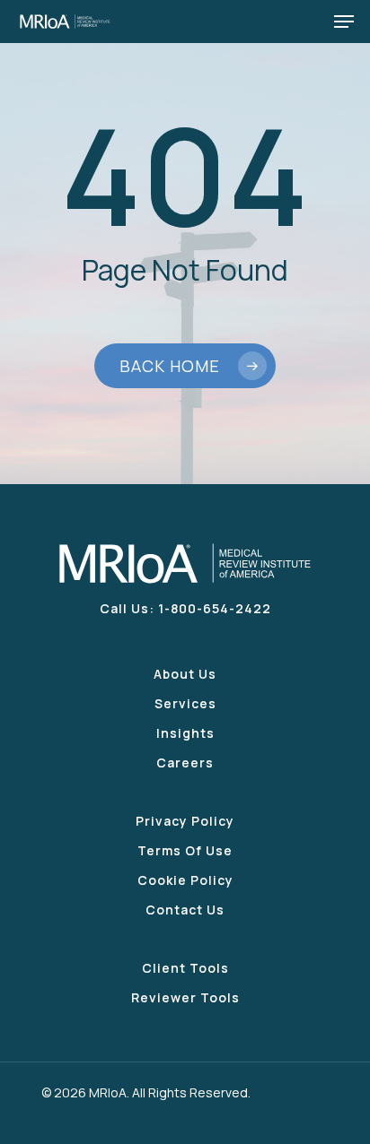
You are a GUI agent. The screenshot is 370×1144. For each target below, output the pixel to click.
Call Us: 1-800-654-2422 (185, 608)
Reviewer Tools (185, 997)
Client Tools (185, 967)
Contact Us (185, 909)
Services (185, 703)
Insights (185, 733)
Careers (185, 762)
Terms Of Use (185, 850)
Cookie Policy (185, 880)
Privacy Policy (185, 820)
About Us (185, 673)
